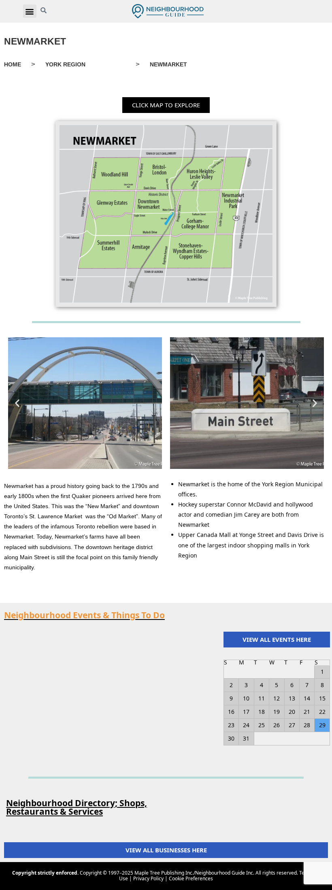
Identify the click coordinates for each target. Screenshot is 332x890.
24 (246, 725)
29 (322, 725)
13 (292, 698)
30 (231, 738)
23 (231, 725)
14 (307, 698)
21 (307, 711)
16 (231, 711)
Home (12, 64)
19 (276, 711)
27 (292, 725)
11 (261, 698)
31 (246, 738)
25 (261, 725)
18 (261, 711)
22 (322, 711)
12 (276, 698)
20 (292, 711)
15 (322, 698)
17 (246, 711)
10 (246, 698)
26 (276, 725)
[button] (29, 11)
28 (307, 725)
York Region (65, 64)
